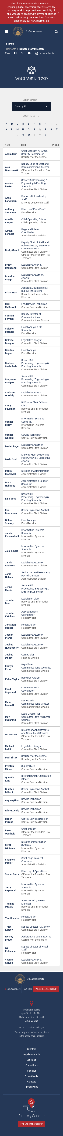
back (11, 43)
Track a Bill (27, 989)
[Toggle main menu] (6, 31)
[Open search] (56, 31)
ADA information (40, 20)
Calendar (31, 1070)
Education (31, 1059)
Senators (31, 1049)
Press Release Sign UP (46, 989)
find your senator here (31, 1124)
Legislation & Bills (31, 1054)
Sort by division (30, 99)
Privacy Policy (31, 1086)
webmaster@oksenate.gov (31, 1027)
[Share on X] (22, 53)
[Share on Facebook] (15, 53)
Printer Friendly (46, 53)
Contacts (11, 49)
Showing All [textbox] (20, 106)
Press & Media (31, 1076)
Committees (31, 1065)
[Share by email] (29, 53)
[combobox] (31, 106)
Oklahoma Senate (33, 31)
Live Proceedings (13, 989)
